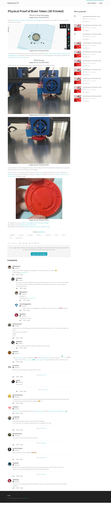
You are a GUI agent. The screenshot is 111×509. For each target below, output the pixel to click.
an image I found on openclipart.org (18, 57)
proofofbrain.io (41, 232)
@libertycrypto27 (45, 358)
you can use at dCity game (34, 360)
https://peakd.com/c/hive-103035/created (37, 227)
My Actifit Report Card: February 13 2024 (92, 52)
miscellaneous (91, 3)
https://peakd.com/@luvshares (57, 411)
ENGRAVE (26, 498)
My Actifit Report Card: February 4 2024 (92, 69)
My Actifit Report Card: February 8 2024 (92, 78)
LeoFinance (24, 272)
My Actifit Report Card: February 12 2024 (92, 25)
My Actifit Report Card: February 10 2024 (92, 43)
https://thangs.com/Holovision (27, 225)
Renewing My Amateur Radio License (91, 16)
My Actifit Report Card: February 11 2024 (92, 87)
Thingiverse (38, 174)
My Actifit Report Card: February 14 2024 (92, 34)
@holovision (19, 358)
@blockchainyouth (39, 411)
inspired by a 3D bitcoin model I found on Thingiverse (28, 20)
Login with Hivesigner (39, 254)
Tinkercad (11, 174)
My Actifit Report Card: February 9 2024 (92, 60)
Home (8, 495)
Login (100, 3)
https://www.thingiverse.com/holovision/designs (35, 223)
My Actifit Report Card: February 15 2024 (92, 96)
